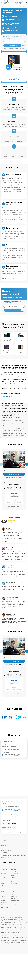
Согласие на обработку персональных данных (13, 855)
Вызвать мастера (15, 474)
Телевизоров (4, 867)
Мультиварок (4, 904)
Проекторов (4, 869)
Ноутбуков (13, 894)
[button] (26, 464)
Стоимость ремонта (6, 838)
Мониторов (13, 904)
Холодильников (5, 894)
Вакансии (3, 845)
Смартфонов (4, 873)
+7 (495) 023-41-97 (17, 1)
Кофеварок (4, 885)
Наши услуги (4, 852)
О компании (4, 847)
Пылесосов (3, 896)
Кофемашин (14, 867)
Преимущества (5, 86)
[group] (7, 718)
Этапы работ (14, 86)
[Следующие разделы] (27, 86)
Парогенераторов (15, 900)
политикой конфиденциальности (14, 49)
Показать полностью (6, 396)
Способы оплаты (5, 857)
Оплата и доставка (6, 840)
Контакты (3, 842)
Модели (21, 86)
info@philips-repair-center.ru (11, 749)
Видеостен (13, 877)
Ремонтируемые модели (7, 850)
